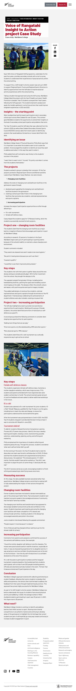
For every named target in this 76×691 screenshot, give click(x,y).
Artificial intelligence (34, 648)
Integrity (45, 660)
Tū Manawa (62, 662)
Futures (45, 648)
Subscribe (49, 4)
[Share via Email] (55, 56)
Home (8, 18)
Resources (14, 18)
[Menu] (70, 4)
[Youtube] (13, 671)
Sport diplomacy (64, 655)
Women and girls (63, 665)
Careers (30, 658)
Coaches (30, 668)
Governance (46, 651)
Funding (45, 645)
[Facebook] (9, 671)
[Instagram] (5, 671)
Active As (30, 641)
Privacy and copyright (31, 686)
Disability (46, 638)
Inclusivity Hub (47, 658)
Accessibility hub (33, 638)
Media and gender (64, 638)
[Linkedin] (18, 671)
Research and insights (65, 650)
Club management (33, 665)
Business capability (33, 655)
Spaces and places (64, 653)
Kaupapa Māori (47, 663)
